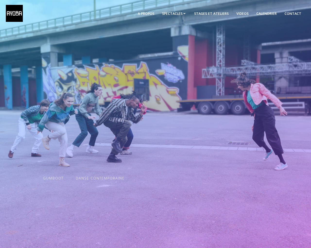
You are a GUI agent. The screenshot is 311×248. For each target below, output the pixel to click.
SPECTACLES (172, 13)
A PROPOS (146, 13)
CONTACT (293, 13)
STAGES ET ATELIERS (211, 13)
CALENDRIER (266, 13)
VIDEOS (242, 13)
